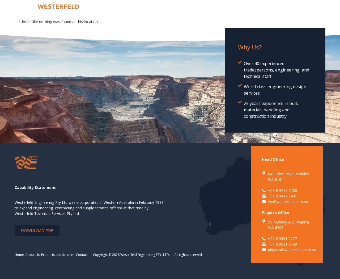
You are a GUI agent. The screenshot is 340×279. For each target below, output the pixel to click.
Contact (82, 254)
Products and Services (57, 254)
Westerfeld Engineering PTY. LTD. (145, 254)
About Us (33, 254)
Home (19, 254)
